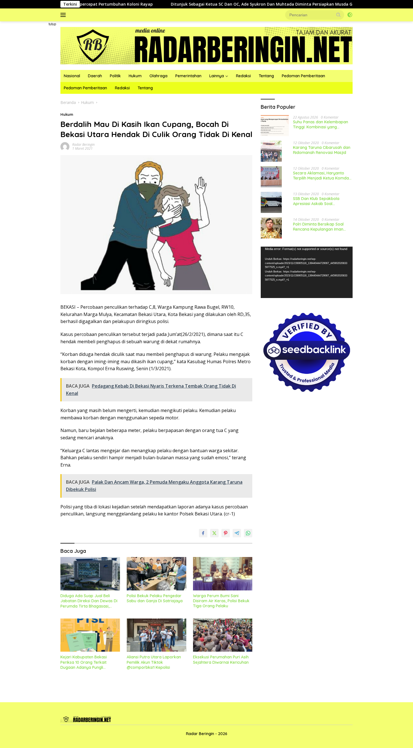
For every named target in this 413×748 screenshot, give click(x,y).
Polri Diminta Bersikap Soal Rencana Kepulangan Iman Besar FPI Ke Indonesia (318, 226)
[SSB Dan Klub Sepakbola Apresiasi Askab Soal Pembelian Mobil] (271, 202)
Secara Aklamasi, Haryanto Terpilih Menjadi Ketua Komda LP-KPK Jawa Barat (321, 175)
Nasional (72, 75)
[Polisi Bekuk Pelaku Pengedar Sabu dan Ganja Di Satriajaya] (156, 573)
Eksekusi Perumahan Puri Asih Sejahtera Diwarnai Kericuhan (221, 659)
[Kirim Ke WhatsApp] (248, 533)
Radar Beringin (83, 144)
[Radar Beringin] (206, 45)
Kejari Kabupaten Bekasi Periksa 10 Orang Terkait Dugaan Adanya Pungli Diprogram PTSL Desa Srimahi (88, 662)
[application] (307, 272)
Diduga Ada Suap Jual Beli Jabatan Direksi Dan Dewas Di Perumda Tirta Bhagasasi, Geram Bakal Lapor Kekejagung (88, 601)
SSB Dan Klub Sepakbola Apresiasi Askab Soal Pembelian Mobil (316, 201)
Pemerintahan (188, 75)
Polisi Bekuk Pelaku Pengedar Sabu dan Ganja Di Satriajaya (155, 598)
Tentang (266, 75)
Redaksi (243, 75)
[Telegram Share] (237, 533)
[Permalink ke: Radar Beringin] (64, 146)
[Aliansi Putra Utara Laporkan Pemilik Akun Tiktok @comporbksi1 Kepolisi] (156, 635)
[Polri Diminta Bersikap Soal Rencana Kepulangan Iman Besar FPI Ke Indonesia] (271, 227)
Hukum (135, 75)
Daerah (95, 75)
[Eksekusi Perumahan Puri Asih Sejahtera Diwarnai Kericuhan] (223, 635)
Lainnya (216, 75)
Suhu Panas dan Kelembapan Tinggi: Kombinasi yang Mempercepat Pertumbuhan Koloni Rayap (320, 124)
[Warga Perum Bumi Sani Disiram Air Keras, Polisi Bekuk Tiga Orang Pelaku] (223, 573)
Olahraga (158, 75)
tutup (52, 24)
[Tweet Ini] (214, 533)
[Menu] (64, 15)
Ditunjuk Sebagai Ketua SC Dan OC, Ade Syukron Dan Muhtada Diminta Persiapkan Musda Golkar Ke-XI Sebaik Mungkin (257, 4)
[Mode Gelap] (350, 15)
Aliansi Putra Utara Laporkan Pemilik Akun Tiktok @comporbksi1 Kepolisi (154, 662)
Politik (115, 75)
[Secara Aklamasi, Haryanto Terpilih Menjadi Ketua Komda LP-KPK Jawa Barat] (271, 176)
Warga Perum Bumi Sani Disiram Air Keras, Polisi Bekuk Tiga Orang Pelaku (221, 600)
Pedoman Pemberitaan (303, 75)
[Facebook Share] (203, 533)
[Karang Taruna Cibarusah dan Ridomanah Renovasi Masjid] (271, 151)
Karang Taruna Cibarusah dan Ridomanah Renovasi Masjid (321, 150)
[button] (338, 14)
